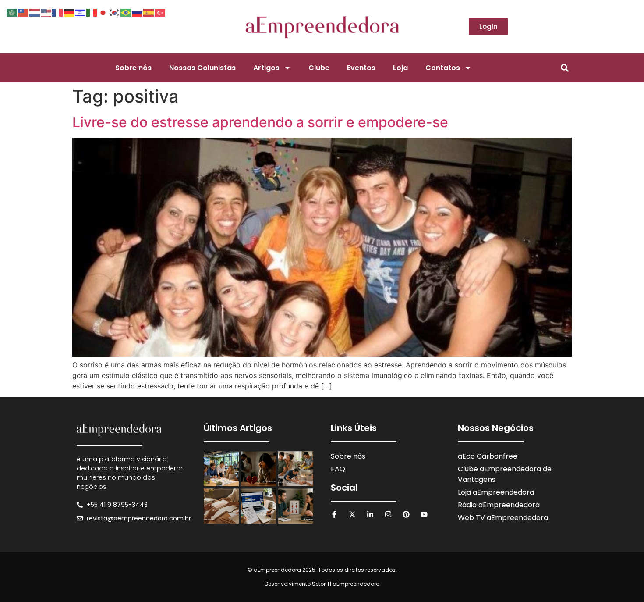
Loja (400, 68)
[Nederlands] (35, 11)
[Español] (149, 11)
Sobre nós (133, 68)
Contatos (442, 68)
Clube (318, 68)
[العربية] (12, 11)
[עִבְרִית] (80, 11)
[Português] (126, 11)
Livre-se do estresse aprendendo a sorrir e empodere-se (260, 122)
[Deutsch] (69, 11)
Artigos (266, 68)
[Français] (58, 11)
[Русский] (137, 11)
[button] (564, 68)
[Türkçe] (160, 11)
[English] (46, 11)
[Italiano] (92, 11)
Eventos (361, 68)
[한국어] (114, 11)
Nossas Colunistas (202, 68)
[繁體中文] (23, 11)
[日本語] (103, 11)
